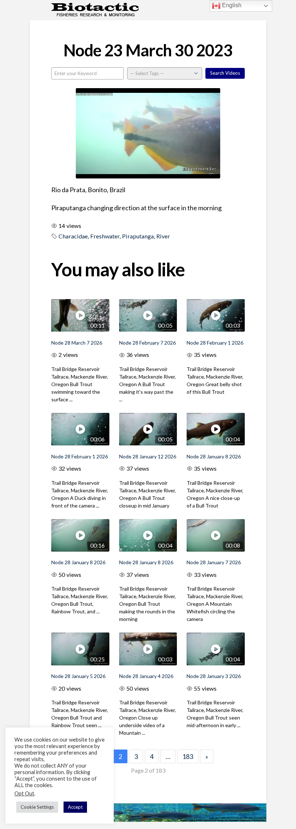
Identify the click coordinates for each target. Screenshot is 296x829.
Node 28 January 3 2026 (214, 676)
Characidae (73, 236)
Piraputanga (138, 236)
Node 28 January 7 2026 (214, 562)
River (163, 236)
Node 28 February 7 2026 (147, 343)
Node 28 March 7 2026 (76, 343)
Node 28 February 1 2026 (215, 343)
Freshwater (104, 236)
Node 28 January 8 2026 (214, 456)
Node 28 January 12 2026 (147, 456)
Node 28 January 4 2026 (146, 676)
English (231, 5)
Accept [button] (75, 807)
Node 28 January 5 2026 (78, 676)
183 (187, 756)
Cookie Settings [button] (37, 807)
